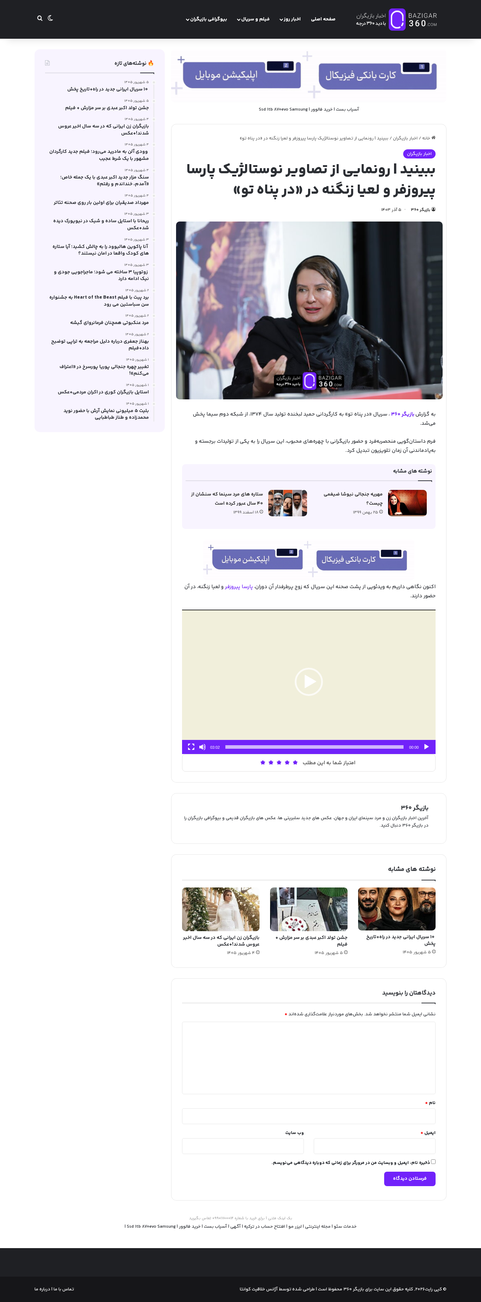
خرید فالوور (322, 109)
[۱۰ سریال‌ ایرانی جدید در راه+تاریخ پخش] (397, 909)
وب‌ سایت (294, 1132)
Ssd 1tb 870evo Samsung (283, 109)
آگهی (235, 1226)
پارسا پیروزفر (239, 587)
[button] (309, 682)
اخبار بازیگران (405, 138)
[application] (309, 682)
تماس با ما (63, 1289)
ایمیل (428, 1132)
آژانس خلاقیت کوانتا (259, 1289)
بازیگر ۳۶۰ (420, 210)
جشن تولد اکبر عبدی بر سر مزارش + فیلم (311, 941)
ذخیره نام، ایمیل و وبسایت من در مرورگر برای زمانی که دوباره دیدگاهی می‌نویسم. (350, 1162)
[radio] (295, 762)
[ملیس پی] (308, 560)
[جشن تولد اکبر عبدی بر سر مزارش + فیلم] (309, 909)
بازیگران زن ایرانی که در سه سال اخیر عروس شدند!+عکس (221, 941)
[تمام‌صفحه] (191, 746)
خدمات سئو (345, 1226)
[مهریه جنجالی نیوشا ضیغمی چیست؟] (407, 503)
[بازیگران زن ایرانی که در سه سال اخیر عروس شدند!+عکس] (221, 909)
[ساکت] (202, 746)
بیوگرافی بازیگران (208, 19)
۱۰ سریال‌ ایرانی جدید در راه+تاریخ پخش (401, 940)
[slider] (314, 747)
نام (430, 1103)
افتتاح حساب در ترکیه (264, 1226)
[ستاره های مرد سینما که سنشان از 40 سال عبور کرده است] (287, 503)
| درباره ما (43, 1289)
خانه (426, 138)
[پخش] (426, 746)
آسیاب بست (347, 109)
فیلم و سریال (255, 19)
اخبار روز (292, 19)
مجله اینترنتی (318, 1226)
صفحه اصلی (323, 19)
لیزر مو (295, 1226)
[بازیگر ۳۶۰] (397, 19)
